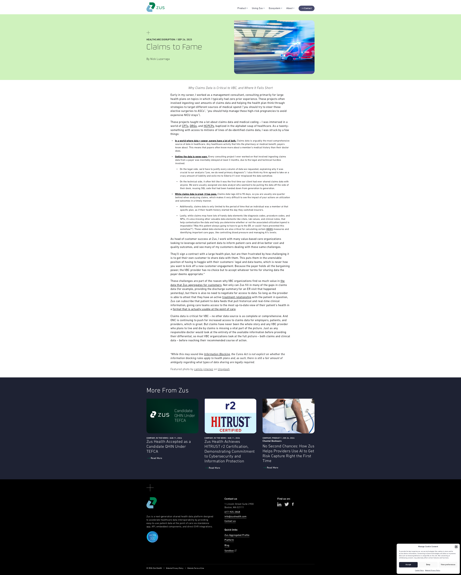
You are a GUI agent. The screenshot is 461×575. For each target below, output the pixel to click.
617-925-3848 (232, 512)
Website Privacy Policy (432, 570)
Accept (408, 565)
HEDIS (269, 229)
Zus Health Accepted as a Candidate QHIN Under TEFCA (168, 447)
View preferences (448, 565)
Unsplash (224, 369)
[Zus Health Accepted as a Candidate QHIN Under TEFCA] (172, 416)
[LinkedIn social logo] (279, 504)
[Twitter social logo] (286, 504)
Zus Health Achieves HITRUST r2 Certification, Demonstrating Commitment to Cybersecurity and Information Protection (229, 451)
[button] (456, 547)
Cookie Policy (419, 570)
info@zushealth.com (235, 516)
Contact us (230, 521)
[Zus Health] (155, 7)
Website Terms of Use (195, 568)
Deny (428, 565)
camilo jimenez (203, 369)
